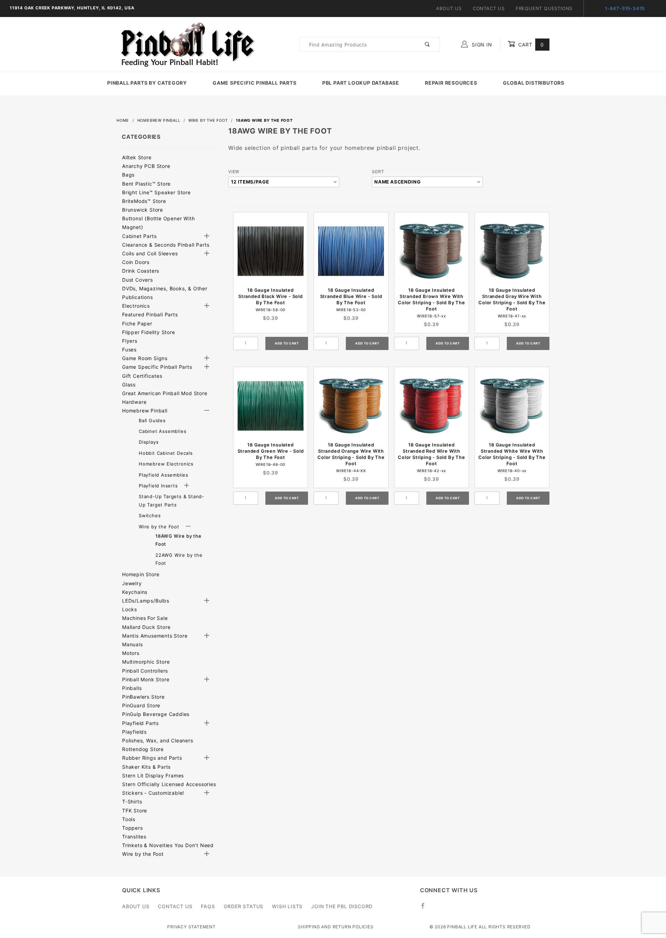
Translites (134, 836)
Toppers (132, 828)
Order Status (244, 906)
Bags (128, 175)
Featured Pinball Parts (150, 314)
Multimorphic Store (146, 662)
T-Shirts (132, 801)
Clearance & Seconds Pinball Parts (165, 245)
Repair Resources (451, 83)
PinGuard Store (141, 705)
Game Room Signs (145, 358)
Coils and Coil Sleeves (150, 253)
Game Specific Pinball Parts (255, 83)
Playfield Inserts (159, 485)
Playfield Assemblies (163, 475)
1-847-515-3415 (625, 8)
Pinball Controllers (145, 671)
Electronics (136, 306)
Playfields (134, 732)
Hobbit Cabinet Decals (166, 453)
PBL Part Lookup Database (360, 83)
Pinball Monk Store (145, 679)
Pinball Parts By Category (147, 83)
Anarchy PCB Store (146, 166)
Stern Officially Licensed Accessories (169, 784)
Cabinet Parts (139, 236)
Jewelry (132, 583)
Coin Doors (136, 262)
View (233, 171)
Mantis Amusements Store (154, 636)
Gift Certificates (142, 376)
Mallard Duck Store (146, 627)
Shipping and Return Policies (335, 926)
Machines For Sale (145, 618)
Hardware (134, 402)
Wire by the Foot (160, 526)
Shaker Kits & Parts (146, 767)
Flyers (129, 341)
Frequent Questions (544, 8)
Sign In (481, 45)
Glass (129, 384)
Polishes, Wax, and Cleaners (157, 740)
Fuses (129, 349)
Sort (378, 171)
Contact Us (489, 8)
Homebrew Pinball (145, 410)
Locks (129, 609)
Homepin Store (140, 574)
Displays (149, 442)
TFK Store (134, 810)
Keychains (134, 592)
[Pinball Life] (186, 44)
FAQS (208, 906)
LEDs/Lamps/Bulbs (145, 601)
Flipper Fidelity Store (148, 332)
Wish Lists (287, 906)
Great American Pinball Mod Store (164, 393)
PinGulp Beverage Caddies (155, 714)
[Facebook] (426, 908)
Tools (128, 819)
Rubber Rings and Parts (152, 758)
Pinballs (132, 688)
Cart (530, 45)
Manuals (132, 644)
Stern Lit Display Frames (153, 775)
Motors (130, 653)
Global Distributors (533, 83)
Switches (150, 515)
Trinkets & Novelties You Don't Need (168, 845)
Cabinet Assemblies (162, 431)
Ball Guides (152, 420)
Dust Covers (137, 280)
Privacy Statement (191, 926)
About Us (448, 8)
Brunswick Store (142, 210)
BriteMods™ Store (144, 201)
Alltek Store (137, 157)
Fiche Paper (137, 323)
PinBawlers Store (143, 697)
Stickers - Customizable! (153, 793)
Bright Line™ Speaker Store (156, 192)
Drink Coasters (140, 271)
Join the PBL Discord (342, 906)
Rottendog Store (143, 749)
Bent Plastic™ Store (146, 184)
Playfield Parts (140, 723)
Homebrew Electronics (166, 464)
